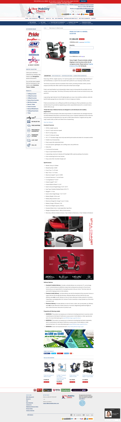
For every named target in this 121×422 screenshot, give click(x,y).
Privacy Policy (29, 408)
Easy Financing (59, 18)
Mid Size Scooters (32, 102)
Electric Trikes (31, 104)
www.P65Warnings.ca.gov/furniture (72, 318)
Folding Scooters (31, 93)
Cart (90, 11)
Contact (93, 18)
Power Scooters (31, 106)
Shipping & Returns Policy (71, 18)
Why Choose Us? (33, 18)
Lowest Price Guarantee (80, 75)
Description (47, 75)
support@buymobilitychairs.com (85, 8)
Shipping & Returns (67, 75)
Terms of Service (30, 410)
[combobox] (79, 11)
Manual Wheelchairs (32, 108)
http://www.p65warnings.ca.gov (76, 326)
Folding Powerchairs (32, 111)
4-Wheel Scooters (32, 98)
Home (26, 18)
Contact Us (29, 404)
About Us (48, 18)
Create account (89, 4)
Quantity (72, 45)
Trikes (29, 113)
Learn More (82, 398)
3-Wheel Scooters (32, 96)
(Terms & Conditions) (79, 4)
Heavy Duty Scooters (33, 100)
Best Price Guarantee (84, 18)
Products (41, 18)
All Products (30, 414)
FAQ (53, 18)
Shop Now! (83, 1)
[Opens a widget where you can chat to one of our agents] (112, 415)
